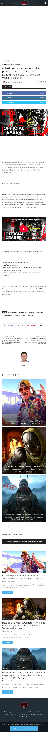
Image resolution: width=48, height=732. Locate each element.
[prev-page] (3, 526)
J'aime (42, 93)
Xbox (24, 315)
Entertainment (23, 312)
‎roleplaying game (7, 315)
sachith (4, 581)
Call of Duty (23, 464)
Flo (3, 631)
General (24, 512)
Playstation (40, 312)
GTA (23, 418)
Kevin (9, 82)
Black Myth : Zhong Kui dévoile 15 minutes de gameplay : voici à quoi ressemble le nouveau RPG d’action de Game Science (24, 517)
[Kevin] (4, 82)
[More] (41, 325)
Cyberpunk (11, 61)
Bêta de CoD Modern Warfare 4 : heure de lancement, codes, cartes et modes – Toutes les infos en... (23, 625)
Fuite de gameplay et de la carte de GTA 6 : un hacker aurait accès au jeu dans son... (23, 577)
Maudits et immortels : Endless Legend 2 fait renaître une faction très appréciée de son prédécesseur (12, 341)
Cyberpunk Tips (16, 65)
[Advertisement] (24, 32)
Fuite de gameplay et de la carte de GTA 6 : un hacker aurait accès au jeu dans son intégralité (24, 422)
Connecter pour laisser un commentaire (24, 541)
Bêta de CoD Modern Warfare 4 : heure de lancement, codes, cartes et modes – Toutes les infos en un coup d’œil (24, 469)
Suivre (42, 98)
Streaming (17, 315)
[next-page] (7, 526)
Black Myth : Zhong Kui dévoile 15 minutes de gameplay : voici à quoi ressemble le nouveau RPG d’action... (24, 675)
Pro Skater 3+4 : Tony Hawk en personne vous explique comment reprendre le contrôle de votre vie (35, 341)
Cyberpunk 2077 (12, 312)
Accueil (4, 61)
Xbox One (30, 315)
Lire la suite (7, 592)
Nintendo (31, 312)
